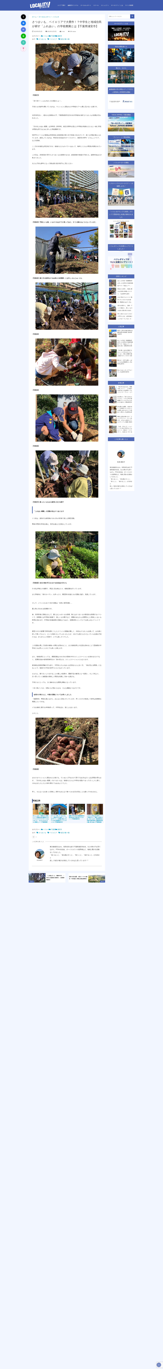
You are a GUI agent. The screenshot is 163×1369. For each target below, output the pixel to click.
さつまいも (42, 39)
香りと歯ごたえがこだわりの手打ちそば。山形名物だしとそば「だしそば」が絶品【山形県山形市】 (125, 316)
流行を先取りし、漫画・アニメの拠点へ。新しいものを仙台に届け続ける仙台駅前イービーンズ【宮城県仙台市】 (125, 308)
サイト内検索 (129, 5)
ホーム (34, 17)
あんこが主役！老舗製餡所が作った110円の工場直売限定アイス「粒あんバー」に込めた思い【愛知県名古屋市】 (125, 283)
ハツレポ (56, 17)
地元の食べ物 (64, 39)
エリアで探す (61, 5)
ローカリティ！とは (117, 5)
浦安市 (59, 36)
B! (23, 29)
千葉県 (53, 36)
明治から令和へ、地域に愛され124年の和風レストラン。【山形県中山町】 (125, 291)
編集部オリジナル (73, 5)
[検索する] (132, 16)
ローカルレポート (86, 5)
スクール (96, 5)
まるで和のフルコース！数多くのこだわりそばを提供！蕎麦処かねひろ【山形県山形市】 (125, 300)
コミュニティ (105, 5)
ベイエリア (53, 39)
